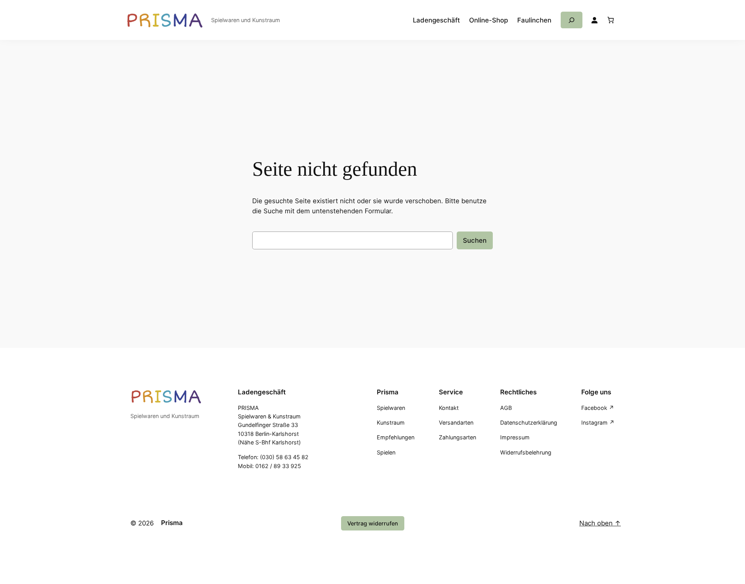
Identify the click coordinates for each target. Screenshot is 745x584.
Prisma (172, 523)
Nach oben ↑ (600, 523)
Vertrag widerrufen (372, 523)
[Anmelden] (594, 20)
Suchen (475, 240)
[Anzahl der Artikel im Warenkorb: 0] (611, 20)
